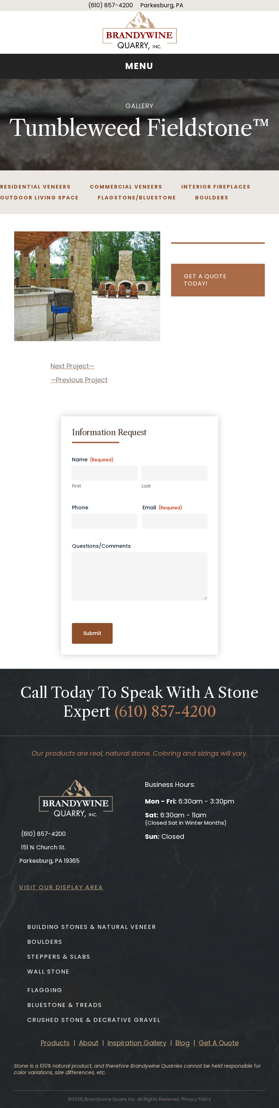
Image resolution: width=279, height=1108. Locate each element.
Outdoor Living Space (39, 197)
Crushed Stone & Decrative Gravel (94, 1020)
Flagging (44, 990)
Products (55, 1042)
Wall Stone (48, 971)
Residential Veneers (35, 186)
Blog (182, 1042)
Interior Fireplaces (216, 186)
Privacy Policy (196, 1099)
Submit (92, 633)
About (88, 1042)
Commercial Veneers (126, 186)
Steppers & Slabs (58, 957)
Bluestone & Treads (64, 1005)
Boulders (212, 197)
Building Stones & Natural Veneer (91, 927)
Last (146, 486)
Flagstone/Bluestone (137, 197)
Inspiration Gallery (137, 1042)
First (76, 486)
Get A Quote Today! (205, 280)
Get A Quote (219, 1042)
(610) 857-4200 (110, 5)
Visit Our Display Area (61, 887)
